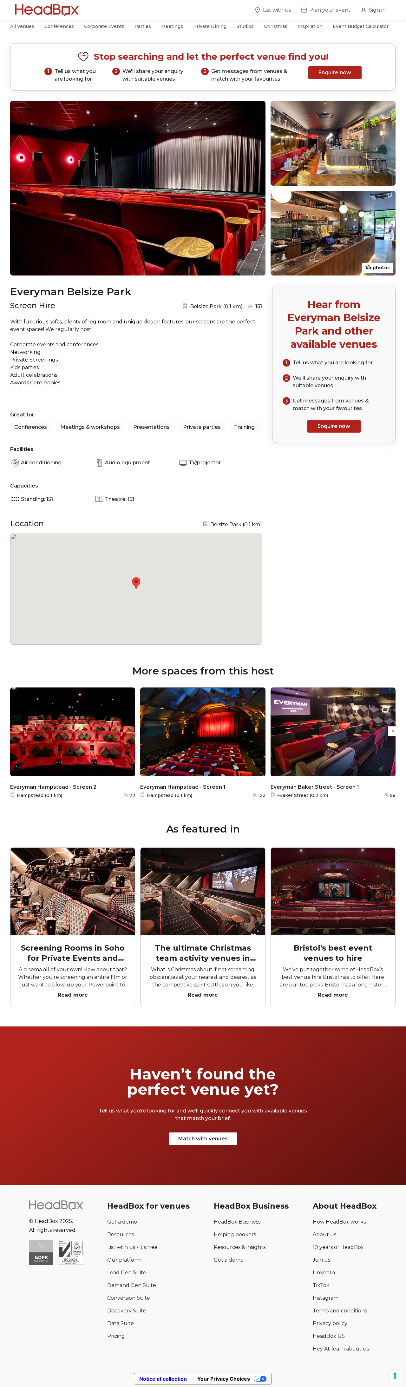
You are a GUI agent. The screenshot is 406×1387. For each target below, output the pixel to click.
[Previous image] (21, 188)
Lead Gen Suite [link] (126, 1273)
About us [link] (324, 1234)
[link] (70, 1253)
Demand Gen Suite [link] (131, 1285)
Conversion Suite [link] (128, 1298)
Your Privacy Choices (223, 1379)
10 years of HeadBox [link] (338, 1247)
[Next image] (254, 188)
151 (258, 306)
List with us (277, 10)
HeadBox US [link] (329, 1336)
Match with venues (203, 1139)
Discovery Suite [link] (126, 1311)
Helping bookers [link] (235, 1234)
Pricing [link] (116, 1336)
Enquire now (334, 73)
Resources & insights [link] (239, 1247)
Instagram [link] (325, 1298)
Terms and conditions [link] (340, 1311)
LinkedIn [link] (324, 1273)
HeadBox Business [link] (237, 1222)
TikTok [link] (321, 1285)
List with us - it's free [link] (132, 1247)
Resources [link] (120, 1234)
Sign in (377, 10)
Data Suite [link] (120, 1323)
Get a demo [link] (122, 1222)
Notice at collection (163, 1379)
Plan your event (329, 10)
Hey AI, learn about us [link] (341, 1349)
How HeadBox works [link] (339, 1222)
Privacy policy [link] (330, 1323)
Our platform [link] (124, 1260)
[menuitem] (273, 11)
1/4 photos (377, 267)
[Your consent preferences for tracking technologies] (395, 1376)
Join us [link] (321, 1260)
